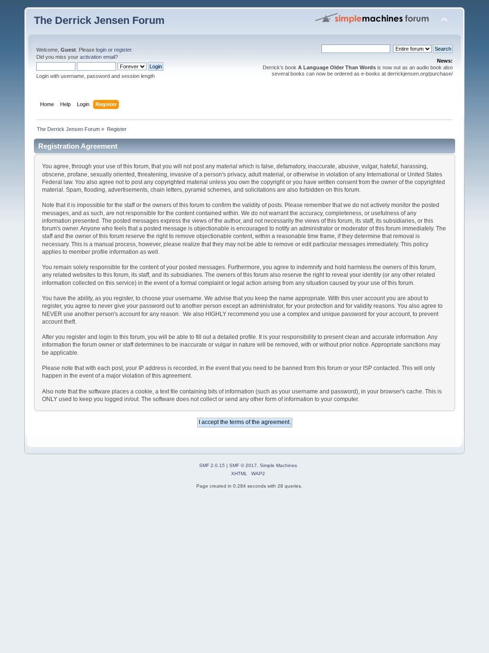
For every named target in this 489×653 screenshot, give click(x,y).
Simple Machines (278, 465)
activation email (97, 57)
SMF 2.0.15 (212, 465)
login (101, 50)
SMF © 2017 (243, 465)
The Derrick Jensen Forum (99, 20)
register (122, 50)
